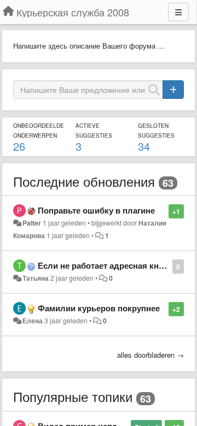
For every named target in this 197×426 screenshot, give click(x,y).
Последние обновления (84, 181)
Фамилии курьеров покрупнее (99, 308)
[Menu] (178, 12)
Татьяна (35, 278)
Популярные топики (72, 396)
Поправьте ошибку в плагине (96, 210)
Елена (32, 321)
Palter (31, 223)
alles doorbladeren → (150, 355)
